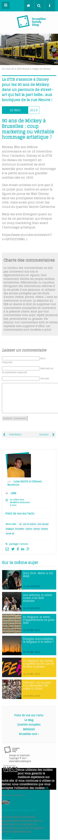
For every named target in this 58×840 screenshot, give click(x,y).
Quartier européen (29, 724)
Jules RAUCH (20, 481)
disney (37, 528)
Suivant (44, 434)
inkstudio (25, 755)
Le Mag (29, 720)
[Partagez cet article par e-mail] (7, 549)
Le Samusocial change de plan (19, 810)
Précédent (15, 434)
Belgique (10, 528)
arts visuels (43, 524)
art (20, 524)
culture (28, 528)
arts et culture (29, 524)
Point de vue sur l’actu (29, 715)
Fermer (6, 837)
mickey (44, 528)
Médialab (29, 729)
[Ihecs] (10, 771)
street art (10, 533)
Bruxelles (19, 528)
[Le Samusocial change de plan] (6, 803)
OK (46, 788)
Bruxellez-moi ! (29, 734)
